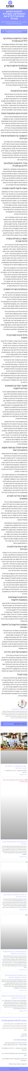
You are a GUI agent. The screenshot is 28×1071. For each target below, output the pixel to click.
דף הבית (24, 22)
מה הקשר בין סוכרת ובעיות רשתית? (18, 1064)
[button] (26, 4)
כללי (20, 22)
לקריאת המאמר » (23, 774)
